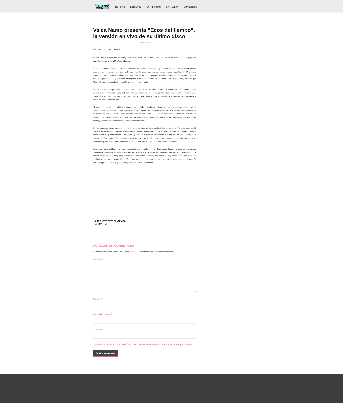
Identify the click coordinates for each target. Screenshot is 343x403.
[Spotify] (242, 7)
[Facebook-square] (236, 7)
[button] (247, 7)
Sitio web (97, 329)
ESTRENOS (135, 7)
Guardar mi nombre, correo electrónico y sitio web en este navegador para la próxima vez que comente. (143, 344)
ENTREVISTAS (154, 7)
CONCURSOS (190, 7)
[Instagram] (231, 7)
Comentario (99, 259)
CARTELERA (172, 7)
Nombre (97, 299)
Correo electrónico (102, 314)
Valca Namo (183, 68)
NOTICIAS (120, 7)
